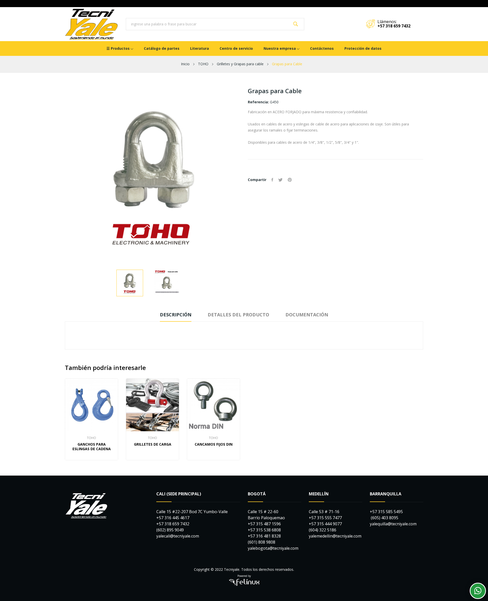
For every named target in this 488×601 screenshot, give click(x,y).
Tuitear (280, 180)
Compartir (272, 180)
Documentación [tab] (306, 315)
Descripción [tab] (175, 315)
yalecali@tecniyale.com (177, 536)
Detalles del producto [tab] (238, 315)
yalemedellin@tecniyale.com (335, 536)
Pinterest (289, 180)
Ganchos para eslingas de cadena (91, 446)
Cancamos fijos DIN (214, 444)
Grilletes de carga (152, 444)
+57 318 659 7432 (393, 26)
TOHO (91, 438)
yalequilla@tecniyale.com (393, 524)
